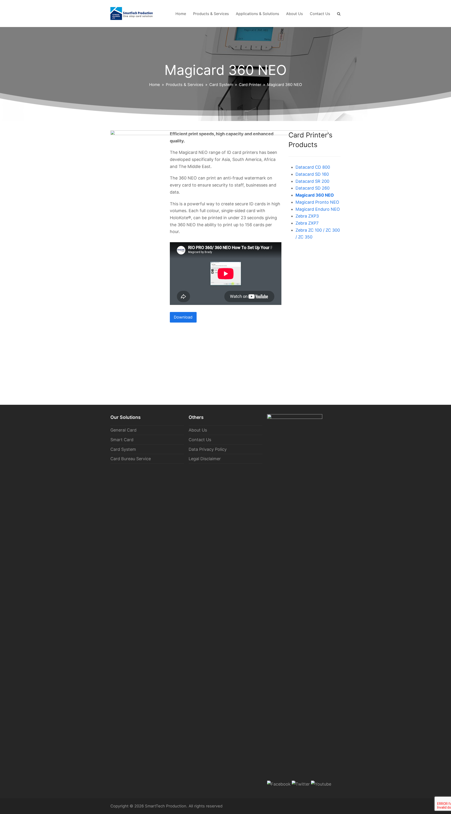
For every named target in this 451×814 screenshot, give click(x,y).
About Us (198, 430)
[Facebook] (279, 784)
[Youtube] (321, 784)
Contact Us (200, 439)
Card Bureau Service (130, 458)
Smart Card (121, 439)
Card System (123, 449)
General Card (123, 430)
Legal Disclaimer (205, 458)
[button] (339, 13)
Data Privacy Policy (208, 449)
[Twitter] (301, 784)
